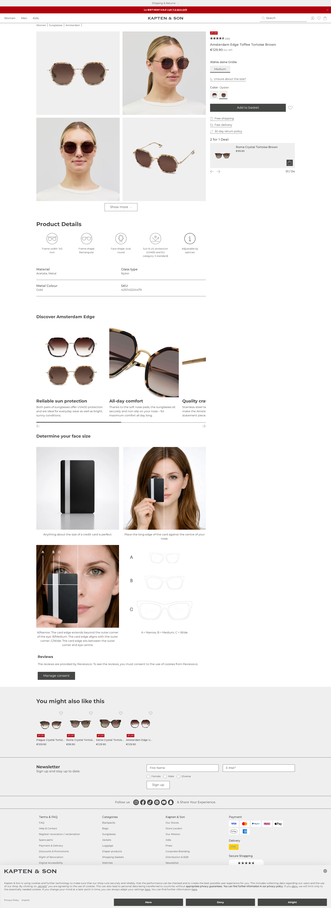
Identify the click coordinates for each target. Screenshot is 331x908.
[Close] (327, 9)
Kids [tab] (36, 18)
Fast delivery (223, 125)
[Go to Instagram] (136, 802)
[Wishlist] (319, 18)
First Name (157, 767)
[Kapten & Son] (165, 18)
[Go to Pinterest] (157, 802)
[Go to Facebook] (143, 802)
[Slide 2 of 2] (163, 422)
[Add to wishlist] (290, 107)
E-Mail (230, 767)
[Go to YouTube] (164, 802)
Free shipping (224, 118)
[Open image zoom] (78, 73)
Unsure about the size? (230, 79)
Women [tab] (9, 18)
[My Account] (312, 18)
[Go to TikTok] (150, 802)
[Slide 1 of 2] (78, 422)
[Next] (218, 171)
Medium (220, 69)
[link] (50, 727)
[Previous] (212, 171)
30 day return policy (228, 131)
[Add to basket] (290, 163)
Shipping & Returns (163, 3)
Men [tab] (24, 18)
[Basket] (325, 18)
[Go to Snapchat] (171, 802)
